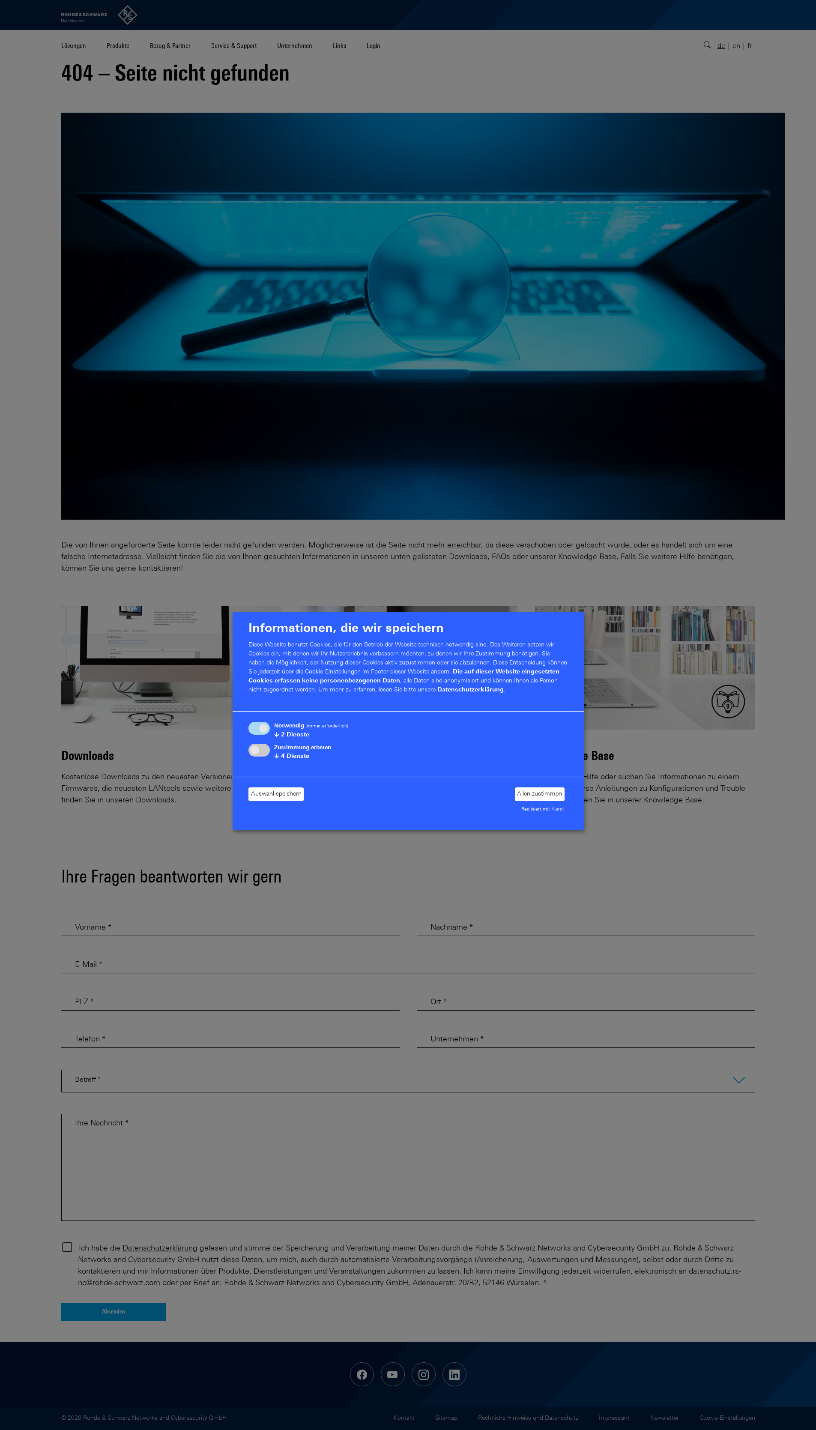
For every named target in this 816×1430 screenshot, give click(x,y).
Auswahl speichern (276, 794)
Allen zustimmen (539, 794)
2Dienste (291, 735)
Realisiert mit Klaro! (542, 809)
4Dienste (291, 757)
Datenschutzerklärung (470, 690)
